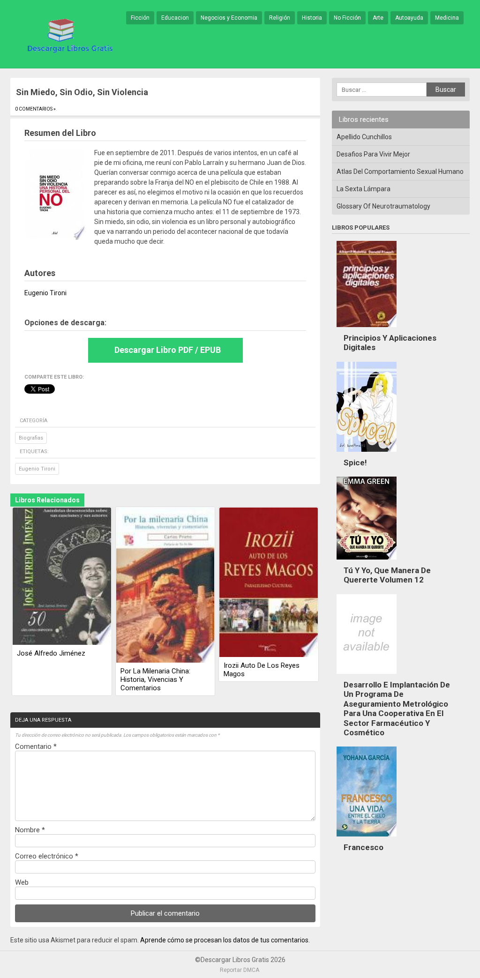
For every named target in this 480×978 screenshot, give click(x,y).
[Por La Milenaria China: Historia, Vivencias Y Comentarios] (165, 585)
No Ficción (347, 18)
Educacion (175, 18)
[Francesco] (367, 839)
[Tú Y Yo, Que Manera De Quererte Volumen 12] (367, 562)
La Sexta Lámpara (363, 189)
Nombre (30, 830)
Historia (312, 18)
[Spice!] (367, 454)
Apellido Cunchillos (364, 137)
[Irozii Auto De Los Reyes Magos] (268, 583)
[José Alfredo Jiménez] (62, 577)
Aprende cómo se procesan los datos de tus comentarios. (225, 940)
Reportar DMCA (239, 970)
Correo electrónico (46, 856)
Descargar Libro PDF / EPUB (167, 350)
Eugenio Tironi (37, 469)
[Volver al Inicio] (68, 35)
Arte (378, 18)
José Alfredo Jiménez (51, 653)
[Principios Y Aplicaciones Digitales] (367, 329)
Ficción (140, 18)
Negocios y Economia (229, 18)
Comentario (36, 746)
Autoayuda (409, 18)
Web (22, 882)
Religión (279, 18)
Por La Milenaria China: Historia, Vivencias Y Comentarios (155, 679)
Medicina (447, 18)
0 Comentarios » (35, 109)
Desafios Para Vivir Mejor (373, 154)
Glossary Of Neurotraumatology (383, 206)
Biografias (31, 438)
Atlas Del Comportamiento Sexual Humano (400, 171)
